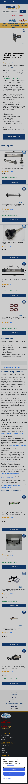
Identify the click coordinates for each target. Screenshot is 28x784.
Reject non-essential (14, 773)
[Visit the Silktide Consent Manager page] (23, 778)
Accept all (14, 769)
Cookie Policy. (10, 765)
